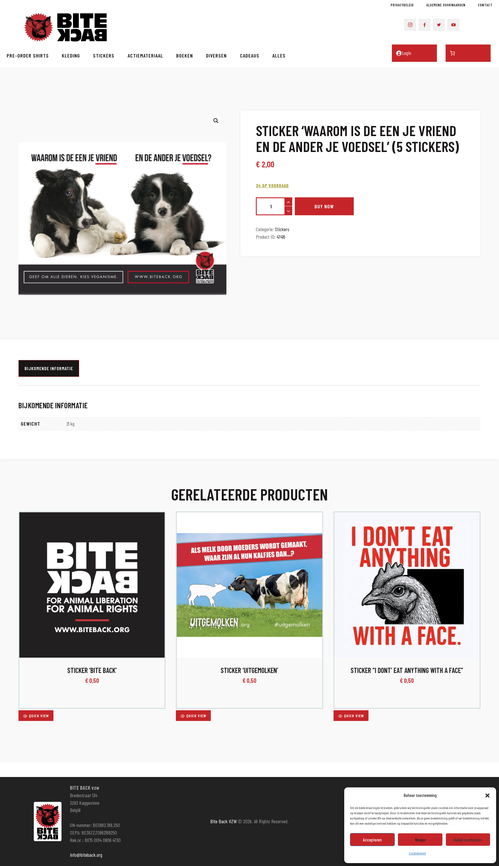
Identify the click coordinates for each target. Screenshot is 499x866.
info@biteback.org (86, 855)
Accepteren (372, 839)
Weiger (420, 839)
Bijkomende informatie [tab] (49, 368)
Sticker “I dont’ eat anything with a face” (407, 670)
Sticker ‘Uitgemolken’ (249, 670)
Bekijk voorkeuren (468, 839)
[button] (487, 795)
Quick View (39, 715)
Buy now (324, 206)
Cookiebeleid (417, 853)
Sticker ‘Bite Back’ (92, 670)
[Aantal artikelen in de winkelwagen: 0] (468, 53)
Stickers (282, 229)
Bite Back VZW (223, 821)
